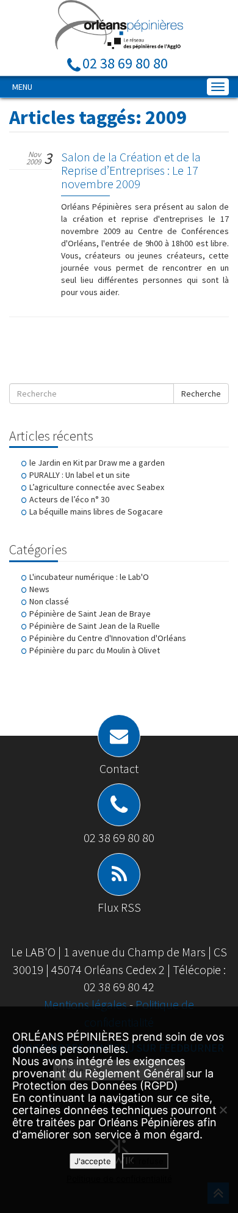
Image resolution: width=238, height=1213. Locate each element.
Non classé (49, 601)
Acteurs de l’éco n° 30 (69, 499)
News (39, 589)
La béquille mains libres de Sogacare (96, 511)
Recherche (201, 393)
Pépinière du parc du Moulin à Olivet (94, 650)
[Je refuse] (223, 1110)
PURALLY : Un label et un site (79, 474)
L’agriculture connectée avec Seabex (96, 487)
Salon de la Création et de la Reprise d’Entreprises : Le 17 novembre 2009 (131, 170)
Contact (119, 768)
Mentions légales (86, 1004)
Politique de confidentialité (119, 1178)
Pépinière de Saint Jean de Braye (90, 613)
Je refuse (145, 1161)
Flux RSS (119, 907)
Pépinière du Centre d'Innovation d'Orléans (107, 637)
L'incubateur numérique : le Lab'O (89, 576)
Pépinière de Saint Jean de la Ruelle (94, 625)
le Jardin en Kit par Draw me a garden (97, 462)
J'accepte (92, 1161)
